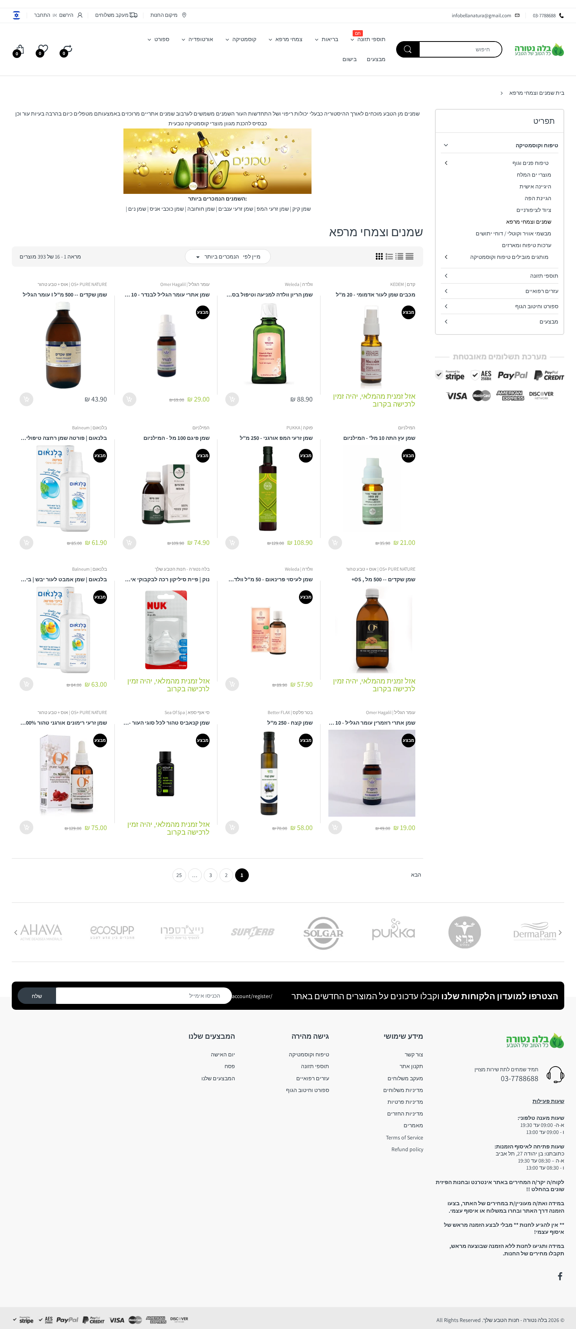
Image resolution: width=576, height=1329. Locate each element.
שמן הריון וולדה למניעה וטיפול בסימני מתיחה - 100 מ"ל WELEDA (269, 294)
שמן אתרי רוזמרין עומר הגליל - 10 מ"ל (372, 722)
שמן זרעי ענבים (235, 208)
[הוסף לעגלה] (232, 399)
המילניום (406, 427)
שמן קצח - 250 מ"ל (290, 722)
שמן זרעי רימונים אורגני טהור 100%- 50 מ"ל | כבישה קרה (63, 722)
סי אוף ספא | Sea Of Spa (187, 712)
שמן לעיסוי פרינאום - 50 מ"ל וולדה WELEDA (269, 579)
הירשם (66, 15)
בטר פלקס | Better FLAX (290, 712)
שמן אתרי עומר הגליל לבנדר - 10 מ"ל (166, 294)
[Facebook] (560, 1276)
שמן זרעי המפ (273, 208)
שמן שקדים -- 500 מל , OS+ (383, 579)
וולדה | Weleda (299, 284)
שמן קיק (301, 208)
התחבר (42, 15)
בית (560, 92)
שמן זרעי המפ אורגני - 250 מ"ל (276, 437)
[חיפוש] (408, 49)
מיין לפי (252, 256)
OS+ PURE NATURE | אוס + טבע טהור (72, 284)
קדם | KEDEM (402, 284)
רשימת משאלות (346, 853)
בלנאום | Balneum (89, 427)
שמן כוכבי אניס (167, 208)
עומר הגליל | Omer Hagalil (185, 284)
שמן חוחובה (201, 208)
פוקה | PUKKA (299, 427)
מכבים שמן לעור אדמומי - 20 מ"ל (375, 294)
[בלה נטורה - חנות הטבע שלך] (539, 48)
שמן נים (137, 208)
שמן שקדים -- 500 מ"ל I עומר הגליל (65, 294)
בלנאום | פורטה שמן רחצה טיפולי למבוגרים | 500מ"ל (63, 437)
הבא (416, 874)
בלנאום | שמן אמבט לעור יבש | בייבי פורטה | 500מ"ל (63, 579)
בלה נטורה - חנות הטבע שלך (182, 569)
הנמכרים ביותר (222, 256)
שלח (37, 996)
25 (179, 875)
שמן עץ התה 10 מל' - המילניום (379, 437)
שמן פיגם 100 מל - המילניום (176, 437)
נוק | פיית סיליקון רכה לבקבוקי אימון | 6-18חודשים (166, 579)
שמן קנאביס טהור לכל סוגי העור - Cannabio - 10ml (166, 722)
